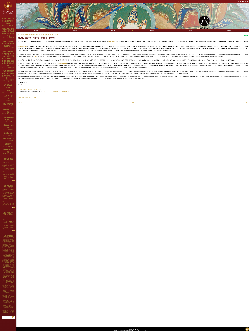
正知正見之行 (9, 240)
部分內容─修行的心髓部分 (8, 113)
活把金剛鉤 (6, 282)
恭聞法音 (3, 284)
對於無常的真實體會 (8, 225)
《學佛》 (8, 91)
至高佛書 (11, 289)
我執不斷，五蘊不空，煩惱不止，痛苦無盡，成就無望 (30, 90)
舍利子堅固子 (8, 287)
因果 (2, 292)
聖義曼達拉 (9, 266)
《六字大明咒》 (11, 282)
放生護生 (3, 280)
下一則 (245, 102)
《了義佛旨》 (8, 85)
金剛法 (10, 256)
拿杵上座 (11, 276)
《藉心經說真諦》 (8, 104)
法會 (4, 281)
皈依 (8, 308)
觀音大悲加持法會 (7, 252)
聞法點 (8, 298)
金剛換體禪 (6, 272)
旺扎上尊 (10, 277)
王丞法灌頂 (4, 237)
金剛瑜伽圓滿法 (6, 306)
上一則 (20, 102)
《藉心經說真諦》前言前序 (8, 154)
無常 (9, 291)
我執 (5, 287)
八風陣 (11, 293)
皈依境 (4, 301)
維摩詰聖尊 (4, 312)
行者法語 (3, 302)
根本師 (6, 265)
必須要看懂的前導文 (8, 129)
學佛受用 (5, 292)
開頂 (8, 276)
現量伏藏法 (12, 249)
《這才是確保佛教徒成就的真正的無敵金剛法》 (8, 44)
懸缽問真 (8, 310)
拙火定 (13, 266)
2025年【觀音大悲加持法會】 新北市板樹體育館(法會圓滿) (8, 204)
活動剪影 (5, 266)
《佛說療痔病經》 (6, 303)
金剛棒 (8, 296)
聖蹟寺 (5, 241)
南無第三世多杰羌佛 (112, 41)
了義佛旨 (8, 87)
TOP (247, 329)
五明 (10, 308)
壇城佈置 (12, 257)
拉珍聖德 (9, 265)
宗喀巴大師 (6, 249)
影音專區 (5, 298)
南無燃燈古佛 (10, 264)
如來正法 (7, 312)
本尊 (11, 307)
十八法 (5, 297)
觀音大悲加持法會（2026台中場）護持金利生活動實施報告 (8, 189)
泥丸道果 (7, 250)
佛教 (9, 255)
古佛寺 (5, 254)
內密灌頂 (9, 305)
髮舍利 (8, 307)
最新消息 (9, 292)
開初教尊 (5, 307)
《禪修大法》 (8, 133)
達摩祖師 (10, 250)
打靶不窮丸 (5, 308)
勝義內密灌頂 (10, 272)
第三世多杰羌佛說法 (8, 106)
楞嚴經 (6, 255)
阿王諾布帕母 (11, 245)
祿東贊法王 (5, 242)
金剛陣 (6, 300)
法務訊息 (7, 247)
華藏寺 (7, 270)
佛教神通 (5, 257)
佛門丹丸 (10, 280)
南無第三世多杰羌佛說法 (8, 37)
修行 (12, 244)
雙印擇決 (7, 281)
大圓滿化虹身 (10, 290)
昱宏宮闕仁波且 (8, 284)
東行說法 (11, 303)
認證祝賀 (3, 250)
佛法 (9, 249)
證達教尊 (12, 301)
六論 (7, 237)
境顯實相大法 (8, 301)
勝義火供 (6, 305)
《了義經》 (8, 144)
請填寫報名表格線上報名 (8, 25)
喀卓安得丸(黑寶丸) (7, 271)
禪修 (4, 247)
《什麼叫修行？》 (8, 139)
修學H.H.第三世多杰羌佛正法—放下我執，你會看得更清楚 (8, 222)
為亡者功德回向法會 (5, 246)
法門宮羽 (9, 257)
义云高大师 (6, 244)
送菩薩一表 (9, 302)
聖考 (6, 302)
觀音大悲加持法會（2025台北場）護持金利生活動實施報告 (8, 200)
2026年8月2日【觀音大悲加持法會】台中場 (8, 21)
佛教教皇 (6, 285)
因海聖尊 (4, 270)
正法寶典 (8, 100)
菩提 (9, 300)
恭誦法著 (6, 264)
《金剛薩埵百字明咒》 (8, 262)
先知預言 (8, 289)
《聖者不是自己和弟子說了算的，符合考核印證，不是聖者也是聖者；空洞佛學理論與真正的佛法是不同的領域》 (8, 58)
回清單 (132, 102)
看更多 (13, 180)
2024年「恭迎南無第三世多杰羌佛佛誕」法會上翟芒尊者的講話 (8, 170)
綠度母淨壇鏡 (6, 256)
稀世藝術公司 (11, 306)
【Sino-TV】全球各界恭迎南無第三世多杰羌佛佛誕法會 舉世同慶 (8, 165)
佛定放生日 (7, 274)
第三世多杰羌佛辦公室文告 (9, 259)
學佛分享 (11, 300)
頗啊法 (3, 259)
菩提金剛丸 (4, 260)
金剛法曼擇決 (12, 311)
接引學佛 (7, 245)
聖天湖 (8, 293)
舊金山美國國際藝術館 (8, 261)
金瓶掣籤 (12, 291)
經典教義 (4, 289)
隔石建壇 (11, 247)
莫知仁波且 (11, 279)
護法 (2, 307)
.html (70, 91)
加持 (12, 284)
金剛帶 (10, 244)
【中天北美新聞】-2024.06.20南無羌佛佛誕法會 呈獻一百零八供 (8, 177)
